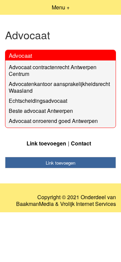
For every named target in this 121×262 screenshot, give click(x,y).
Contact (81, 143)
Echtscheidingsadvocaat (38, 100)
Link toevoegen (46, 143)
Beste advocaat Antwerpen (41, 111)
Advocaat (20, 55)
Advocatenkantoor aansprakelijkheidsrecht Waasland (59, 87)
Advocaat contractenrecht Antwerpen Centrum (52, 70)
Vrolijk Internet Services (88, 204)
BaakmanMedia (35, 204)
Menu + (61, 7)
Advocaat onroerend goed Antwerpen (53, 121)
